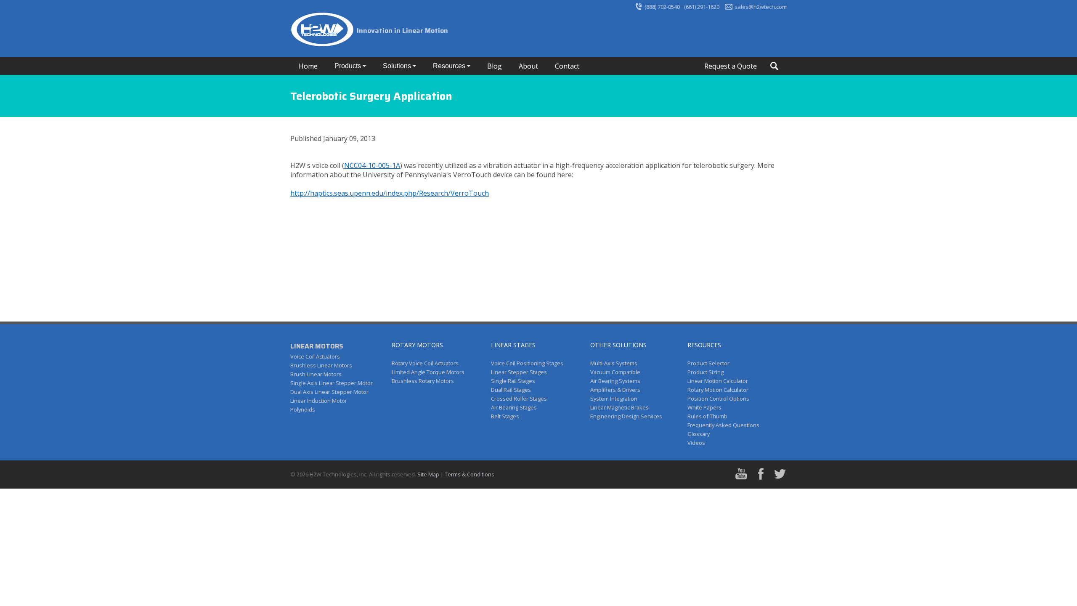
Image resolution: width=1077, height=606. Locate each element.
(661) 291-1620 (701, 7)
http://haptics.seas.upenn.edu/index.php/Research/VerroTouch (389, 193)
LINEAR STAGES (513, 345)
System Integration (613, 398)
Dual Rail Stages (511, 389)
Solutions (398, 65)
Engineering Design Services (626, 416)
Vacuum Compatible (615, 372)
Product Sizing (705, 372)
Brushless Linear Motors (321, 365)
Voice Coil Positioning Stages (527, 363)
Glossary (698, 434)
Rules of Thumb (707, 416)
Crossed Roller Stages (519, 398)
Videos (696, 443)
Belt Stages (505, 416)
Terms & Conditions (469, 474)
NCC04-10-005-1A (372, 165)
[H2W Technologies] (323, 30)
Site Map (428, 474)
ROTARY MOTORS (417, 345)
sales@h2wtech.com (761, 7)
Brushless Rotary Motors (423, 381)
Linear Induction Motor (318, 400)
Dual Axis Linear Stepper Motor (329, 392)
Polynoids (302, 409)
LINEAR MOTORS (316, 346)
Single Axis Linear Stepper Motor (331, 383)
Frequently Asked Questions (723, 425)
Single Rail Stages (513, 381)
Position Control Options (718, 398)
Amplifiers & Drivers (615, 389)
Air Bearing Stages (514, 407)
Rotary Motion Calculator (717, 389)
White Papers (704, 407)
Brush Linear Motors (316, 374)
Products (348, 65)
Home (308, 66)
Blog (494, 66)
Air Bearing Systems (615, 381)
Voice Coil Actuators (315, 356)
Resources (450, 65)
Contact (567, 66)
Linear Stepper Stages (519, 372)
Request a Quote (730, 66)
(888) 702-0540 (662, 7)
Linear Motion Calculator (717, 381)
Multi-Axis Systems (613, 363)
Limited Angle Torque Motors (428, 372)
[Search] (774, 66)
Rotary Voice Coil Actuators (425, 363)
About (528, 66)
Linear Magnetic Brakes (619, 407)
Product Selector (708, 363)
